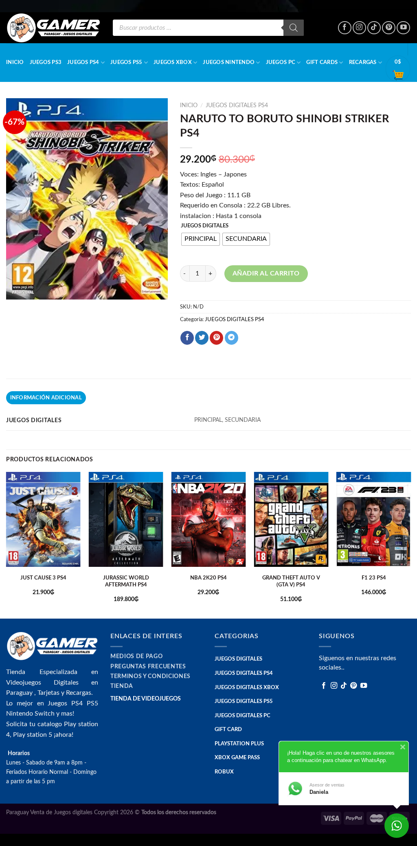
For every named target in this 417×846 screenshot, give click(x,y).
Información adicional (46, 397)
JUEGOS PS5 (126, 62)
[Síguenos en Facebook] (344, 28)
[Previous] (6, 544)
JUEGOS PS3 (46, 62)
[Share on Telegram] (231, 338)
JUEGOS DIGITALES (204, 226)
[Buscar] (293, 28)
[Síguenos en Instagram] (359, 28)
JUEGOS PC (280, 62)
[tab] (46, 397)
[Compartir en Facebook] (187, 338)
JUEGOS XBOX (173, 62)
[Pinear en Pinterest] (216, 338)
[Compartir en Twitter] (201, 338)
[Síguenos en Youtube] (403, 28)
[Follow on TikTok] (374, 28)
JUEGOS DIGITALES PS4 (237, 105)
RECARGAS (363, 62)
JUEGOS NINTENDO (229, 62)
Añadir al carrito (266, 273)
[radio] (200, 239)
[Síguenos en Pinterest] (388, 28)
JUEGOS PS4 (83, 62)
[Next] (410, 544)
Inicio (15, 62)
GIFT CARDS (322, 62)
